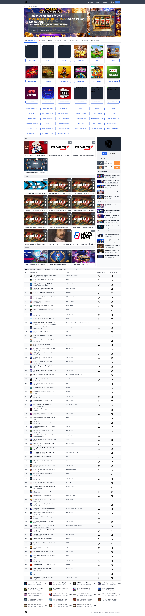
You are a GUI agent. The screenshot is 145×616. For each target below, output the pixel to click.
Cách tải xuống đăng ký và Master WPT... (43, 396)
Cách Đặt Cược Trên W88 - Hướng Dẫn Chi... (44, 417)
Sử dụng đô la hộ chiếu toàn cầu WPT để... (44, 353)
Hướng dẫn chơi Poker (94, 2)
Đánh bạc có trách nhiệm (81, 118)
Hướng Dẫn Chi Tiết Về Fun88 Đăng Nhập (43, 318)
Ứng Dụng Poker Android (110, 228)
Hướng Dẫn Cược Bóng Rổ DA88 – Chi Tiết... (44, 327)
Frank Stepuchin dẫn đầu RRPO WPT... (43, 335)
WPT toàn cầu (36, 315)
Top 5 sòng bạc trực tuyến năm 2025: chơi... (44, 275)
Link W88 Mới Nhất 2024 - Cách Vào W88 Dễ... (44, 555)
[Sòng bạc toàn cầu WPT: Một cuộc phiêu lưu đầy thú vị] (100, 176)
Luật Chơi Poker (108, 193)
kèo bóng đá (36, 307)
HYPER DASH (107, 222)
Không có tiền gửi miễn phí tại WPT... (42, 357)
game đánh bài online (48, 133)
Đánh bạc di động (64, 118)
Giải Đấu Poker (111, 187)
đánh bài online (31, 133)
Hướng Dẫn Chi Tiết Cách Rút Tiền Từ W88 (44, 499)
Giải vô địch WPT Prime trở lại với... (42, 331)
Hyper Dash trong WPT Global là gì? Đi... (43, 491)
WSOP (34, 311)
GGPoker (35, 518)
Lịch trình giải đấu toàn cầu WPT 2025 (43, 430)
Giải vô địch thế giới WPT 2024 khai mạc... (44, 452)
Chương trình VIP (48, 118)
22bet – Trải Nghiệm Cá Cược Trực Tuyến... (44, 460)
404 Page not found (32, 6)
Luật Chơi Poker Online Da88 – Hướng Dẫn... (44, 443)
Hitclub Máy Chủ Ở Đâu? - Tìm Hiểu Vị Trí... (44, 391)
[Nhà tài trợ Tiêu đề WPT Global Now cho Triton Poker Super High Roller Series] (100, 251)
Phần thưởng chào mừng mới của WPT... (43, 400)
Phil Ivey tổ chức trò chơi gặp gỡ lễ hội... (43, 383)
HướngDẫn (36, 484)
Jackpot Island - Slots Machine (114, 102)
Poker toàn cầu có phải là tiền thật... (42, 568)
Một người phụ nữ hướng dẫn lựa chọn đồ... (44, 296)
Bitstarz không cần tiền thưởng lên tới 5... (44, 525)
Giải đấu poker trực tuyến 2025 (41, 376)
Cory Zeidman (36, 380)
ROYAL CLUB (81, 102)
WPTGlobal (36, 428)
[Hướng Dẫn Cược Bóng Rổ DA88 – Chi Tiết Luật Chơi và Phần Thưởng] (100, 256)
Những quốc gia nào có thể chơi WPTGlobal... (44, 426)
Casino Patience (113, 81)
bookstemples (97, 81)
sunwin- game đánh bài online (65, 133)
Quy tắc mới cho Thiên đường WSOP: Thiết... (44, 439)
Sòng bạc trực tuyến (32, 108)
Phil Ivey (35, 384)
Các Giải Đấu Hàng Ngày (117, 198)
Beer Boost (80, 60)
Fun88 (35, 320)
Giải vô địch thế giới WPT (39, 453)
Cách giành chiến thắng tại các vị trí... (43, 534)
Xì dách (81, 108)
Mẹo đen (35, 410)
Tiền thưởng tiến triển (65, 113)
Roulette (107, 247)
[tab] (30, 40)
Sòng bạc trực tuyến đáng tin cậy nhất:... (43, 504)
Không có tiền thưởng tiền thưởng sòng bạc (44, 324)
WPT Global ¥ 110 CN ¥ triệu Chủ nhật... (43, 314)
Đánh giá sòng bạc (113, 118)
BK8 (34, 574)
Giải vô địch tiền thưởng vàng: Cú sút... (43, 521)
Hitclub (35, 389)
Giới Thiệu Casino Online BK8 (40, 573)
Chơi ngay (117, 163)
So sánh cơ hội (97, 123)
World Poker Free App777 (48, 19)
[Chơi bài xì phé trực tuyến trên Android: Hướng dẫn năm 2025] (100, 227)
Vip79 (34, 548)
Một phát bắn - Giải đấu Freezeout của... (43, 551)
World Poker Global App (108, 166)
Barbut (32, 102)
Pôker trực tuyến (64, 123)
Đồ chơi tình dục (37, 298)
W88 (34, 281)
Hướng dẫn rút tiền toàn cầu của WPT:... (43, 361)
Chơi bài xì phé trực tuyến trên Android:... (44, 435)
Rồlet (97, 108)
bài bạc (35, 540)
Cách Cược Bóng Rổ (118, 257)
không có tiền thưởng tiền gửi (41, 527)
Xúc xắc (113, 113)
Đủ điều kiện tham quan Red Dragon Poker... (44, 422)
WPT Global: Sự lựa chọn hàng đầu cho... (43, 473)
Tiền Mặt (118, 217)
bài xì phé (35, 294)
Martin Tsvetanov (37, 488)
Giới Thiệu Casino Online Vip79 (41, 547)
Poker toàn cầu (37, 570)
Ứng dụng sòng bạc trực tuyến (41, 510)
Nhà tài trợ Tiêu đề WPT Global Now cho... (44, 512)
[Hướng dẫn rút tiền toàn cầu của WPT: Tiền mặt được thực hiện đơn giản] (100, 216)
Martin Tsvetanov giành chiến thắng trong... (44, 486)
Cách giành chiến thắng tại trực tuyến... (43, 409)
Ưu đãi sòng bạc (31, 118)
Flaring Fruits (32, 81)
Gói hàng (105, 2)
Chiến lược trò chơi (32, 123)
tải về (112, 2)
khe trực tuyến (37, 535)
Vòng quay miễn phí (31, 128)
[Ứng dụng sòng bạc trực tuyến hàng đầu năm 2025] (100, 181)
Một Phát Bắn (115, 207)
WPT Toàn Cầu (108, 177)
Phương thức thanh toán (49, 128)
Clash (113, 60)
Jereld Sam (117, 187)
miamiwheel (80, 81)
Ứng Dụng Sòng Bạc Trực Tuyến (111, 182)
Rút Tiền (113, 217)
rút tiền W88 (36, 501)
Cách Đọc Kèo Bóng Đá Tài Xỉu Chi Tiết (43, 305)
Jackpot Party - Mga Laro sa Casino (97, 102)
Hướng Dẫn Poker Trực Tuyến (118, 236)
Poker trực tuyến (37, 289)
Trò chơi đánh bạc (48, 108)
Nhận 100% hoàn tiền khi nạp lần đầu (108, 162)
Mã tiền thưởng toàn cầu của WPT (42, 285)
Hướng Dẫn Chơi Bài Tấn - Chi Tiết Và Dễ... (44, 448)
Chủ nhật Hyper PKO (38, 406)
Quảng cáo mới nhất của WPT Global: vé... (44, 530)
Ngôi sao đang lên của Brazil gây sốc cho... (44, 366)
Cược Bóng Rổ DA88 (109, 257)
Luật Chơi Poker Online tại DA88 (41, 301)
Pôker (113, 108)
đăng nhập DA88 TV (38, 471)
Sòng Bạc (114, 177)
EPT (34, 367)
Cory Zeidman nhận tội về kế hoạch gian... (44, 378)
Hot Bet (64, 60)
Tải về (117, 2)
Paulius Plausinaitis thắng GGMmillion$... (43, 538)
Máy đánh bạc (64, 108)
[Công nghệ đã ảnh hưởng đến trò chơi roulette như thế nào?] (100, 246)
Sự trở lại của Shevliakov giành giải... (42, 456)
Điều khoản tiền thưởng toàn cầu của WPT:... (44, 348)
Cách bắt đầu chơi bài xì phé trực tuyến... (43, 288)
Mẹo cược (81, 123)
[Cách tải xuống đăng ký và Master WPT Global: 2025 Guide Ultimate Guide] (100, 235)
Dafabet (35, 566)
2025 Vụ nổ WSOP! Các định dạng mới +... (43, 309)
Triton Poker (114, 252)
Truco (48, 60)
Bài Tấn (35, 449)
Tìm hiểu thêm (44, 30)
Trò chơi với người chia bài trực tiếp (49, 113)
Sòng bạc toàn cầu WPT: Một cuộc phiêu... (44, 465)
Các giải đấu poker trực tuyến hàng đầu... (44, 374)
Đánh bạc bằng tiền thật (114, 128)
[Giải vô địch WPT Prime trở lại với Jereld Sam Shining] (100, 186)
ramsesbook (64, 81)
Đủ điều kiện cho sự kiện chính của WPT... (44, 560)
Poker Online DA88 (116, 193)
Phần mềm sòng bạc (64, 128)
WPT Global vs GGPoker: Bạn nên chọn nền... (44, 478)
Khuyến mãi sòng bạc (113, 123)
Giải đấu (48, 123)
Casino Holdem (64, 102)
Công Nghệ (111, 247)
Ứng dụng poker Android (39, 436)
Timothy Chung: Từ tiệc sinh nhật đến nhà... (44, 542)
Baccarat (48, 102)
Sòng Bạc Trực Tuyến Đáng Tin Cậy (119, 212)
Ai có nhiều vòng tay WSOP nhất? (41, 344)
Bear (97, 60)
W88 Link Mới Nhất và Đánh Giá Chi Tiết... (44, 279)
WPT (105, 187)
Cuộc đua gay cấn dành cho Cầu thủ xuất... (44, 340)
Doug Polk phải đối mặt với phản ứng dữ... (44, 292)
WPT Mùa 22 (36, 341)
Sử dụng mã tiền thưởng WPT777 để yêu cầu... (45, 284)
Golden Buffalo (31, 60)
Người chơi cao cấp (97, 118)
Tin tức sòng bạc (97, 128)
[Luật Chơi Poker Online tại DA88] (100, 192)
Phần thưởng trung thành (81, 128)
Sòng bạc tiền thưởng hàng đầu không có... (44, 322)
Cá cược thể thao (81, 113)
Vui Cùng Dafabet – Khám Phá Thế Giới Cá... (44, 564)
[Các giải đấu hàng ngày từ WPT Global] (100, 197)
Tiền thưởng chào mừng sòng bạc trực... (43, 577)
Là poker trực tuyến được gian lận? (42, 495)
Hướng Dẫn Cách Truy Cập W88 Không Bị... (44, 482)
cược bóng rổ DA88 (38, 328)
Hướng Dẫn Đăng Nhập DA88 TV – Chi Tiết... (44, 469)
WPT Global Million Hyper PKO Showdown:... (44, 370)
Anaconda (48, 81)
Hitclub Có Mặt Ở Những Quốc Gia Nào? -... (44, 387)
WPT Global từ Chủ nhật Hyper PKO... (42, 404)
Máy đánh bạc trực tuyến (98, 113)
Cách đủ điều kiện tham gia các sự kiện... (43, 413)
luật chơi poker (37, 302)
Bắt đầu (33, 30)
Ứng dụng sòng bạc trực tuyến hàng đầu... (44, 508)
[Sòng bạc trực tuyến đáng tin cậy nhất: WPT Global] (100, 211)
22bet (34, 462)
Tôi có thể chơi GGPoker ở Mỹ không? (42, 517)
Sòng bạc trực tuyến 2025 (39, 276)
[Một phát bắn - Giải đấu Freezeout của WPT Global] (100, 206)
